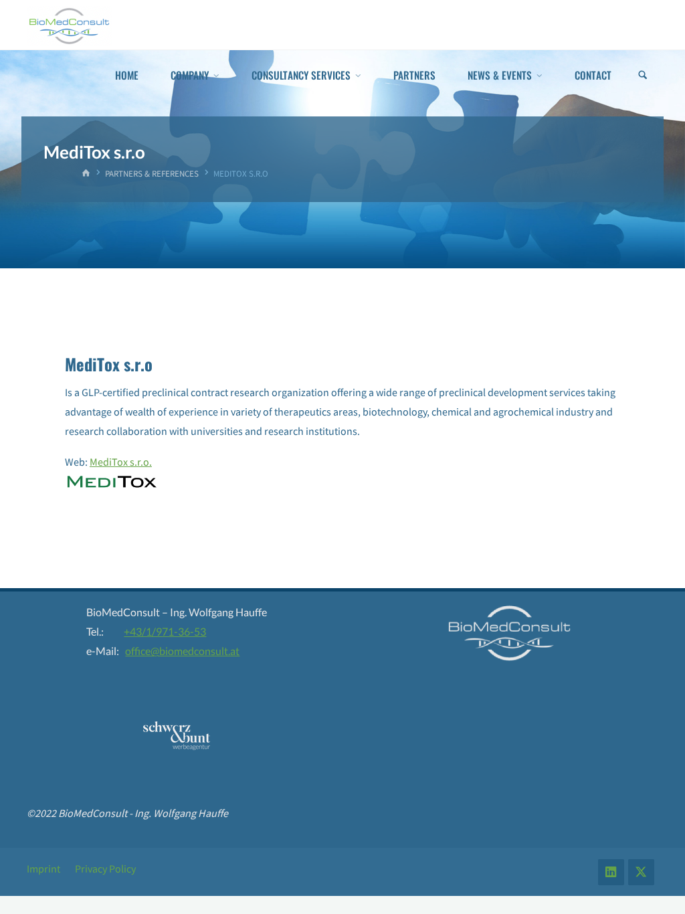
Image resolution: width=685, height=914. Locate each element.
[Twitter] (641, 872)
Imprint (43, 868)
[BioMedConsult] (69, 24)
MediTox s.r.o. (121, 461)
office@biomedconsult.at (182, 650)
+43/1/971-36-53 (165, 631)
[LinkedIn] (611, 872)
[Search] (643, 75)
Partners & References (152, 173)
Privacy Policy (105, 868)
